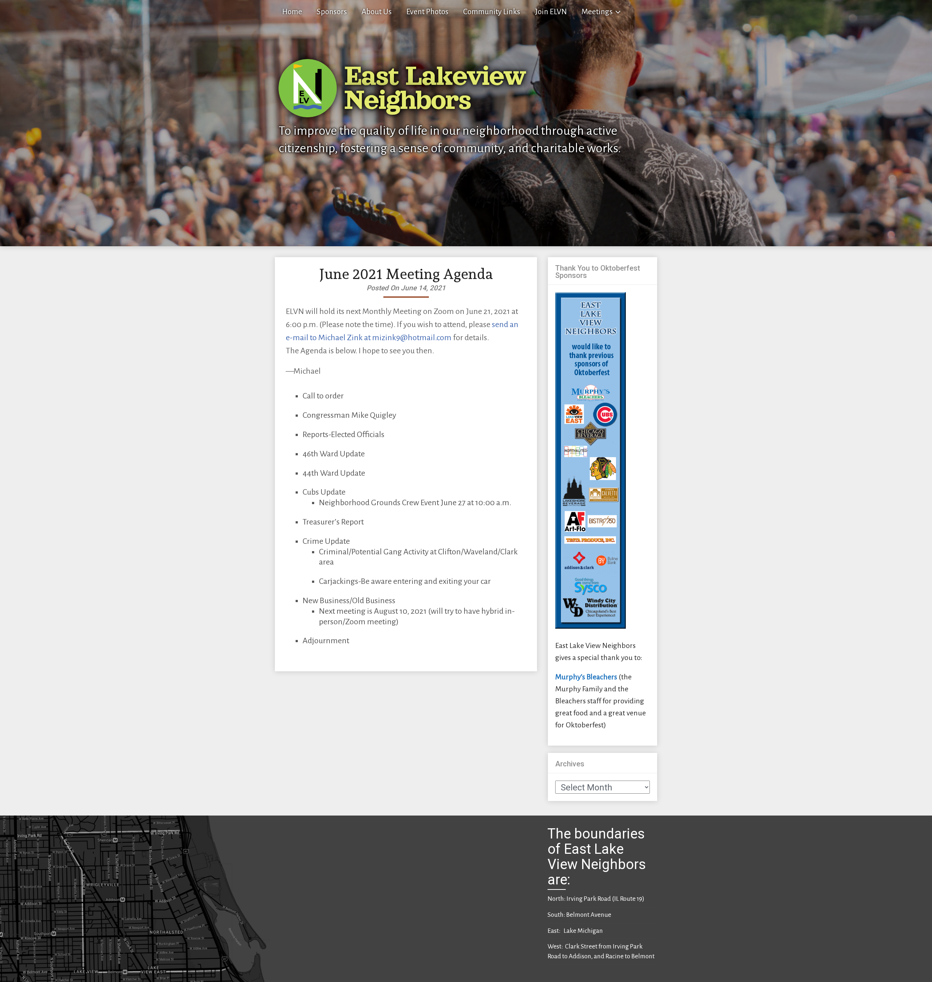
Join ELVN (551, 12)
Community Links (491, 12)
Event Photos (427, 12)
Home (292, 12)
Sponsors (332, 12)
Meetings (597, 12)
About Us (377, 12)
